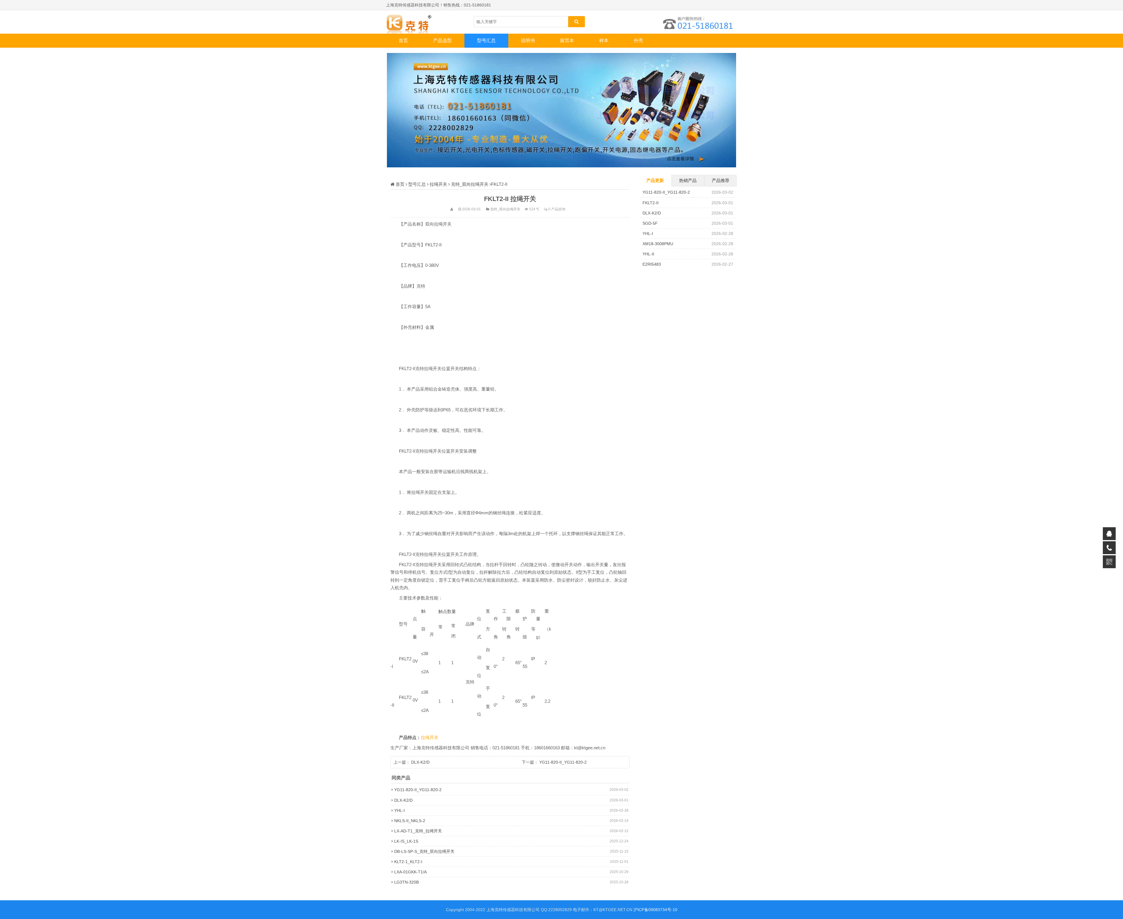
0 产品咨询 (556, 209)
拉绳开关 (438, 184)
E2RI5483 (652, 264)
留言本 (567, 40)
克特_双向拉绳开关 (469, 184)
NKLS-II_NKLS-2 (409, 820)
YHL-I (399, 810)
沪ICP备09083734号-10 (655, 909)
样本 (604, 40)
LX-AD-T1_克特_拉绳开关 (418, 831)
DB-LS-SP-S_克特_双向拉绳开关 (424, 851)
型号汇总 (486, 40)
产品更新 (655, 180)
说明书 (528, 40)
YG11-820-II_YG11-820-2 (563, 762)
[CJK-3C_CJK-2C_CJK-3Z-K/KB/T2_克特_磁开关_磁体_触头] (415, 22)
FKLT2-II (651, 202)
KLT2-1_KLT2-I (408, 861)
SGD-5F (650, 223)
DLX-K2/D (420, 762)
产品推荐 (720, 180)
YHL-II (648, 254)
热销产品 (688, 180)
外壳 (638, 40)
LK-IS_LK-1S (406, 841)
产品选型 (442, 40)
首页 (403, 40)
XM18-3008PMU (658, 243)
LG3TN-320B (406, 882)
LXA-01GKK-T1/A (410, 872)
